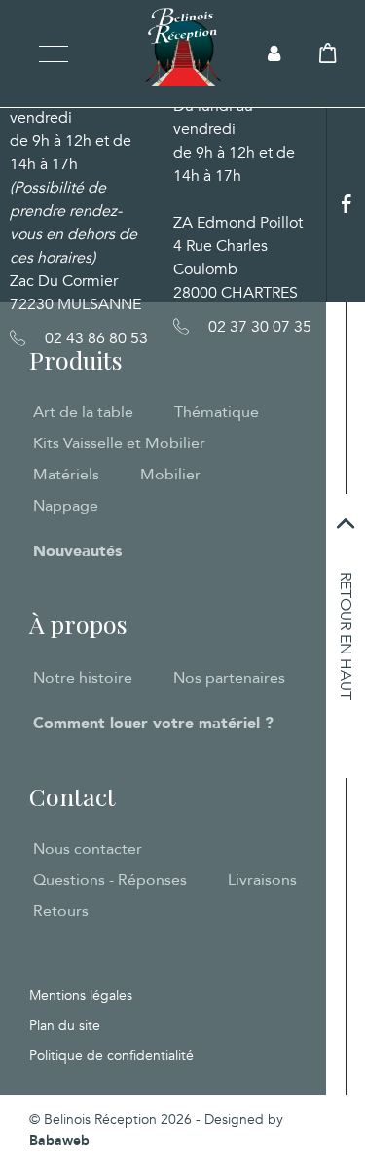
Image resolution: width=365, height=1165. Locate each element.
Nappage (65, 505)
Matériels (66, 474)
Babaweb (59, 1140)
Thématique (216, 412)
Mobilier (170, 474)
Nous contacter (87, 849)
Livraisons (262, 880)
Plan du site (64, 1025)
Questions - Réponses (110, 880)
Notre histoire (82, 677)
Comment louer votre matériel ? (153, 723)
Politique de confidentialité (111, 1055)
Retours (61, 911)
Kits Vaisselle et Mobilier (119, 443)
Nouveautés (77, 551)
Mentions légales (80, 995)
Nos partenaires (229, 677)
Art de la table (83, 412)
